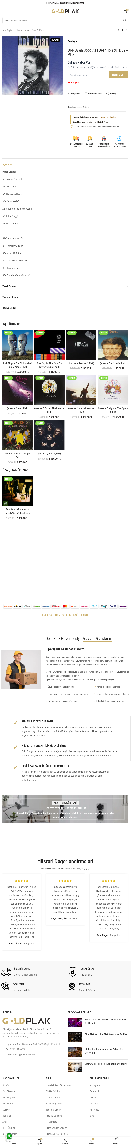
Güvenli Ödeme (53, 1097)
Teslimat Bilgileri (54, 1109)
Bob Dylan (73, 41)
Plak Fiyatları (8, 1091)
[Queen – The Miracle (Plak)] (113, 345)
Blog (92, 1115)
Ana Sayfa (7, 30)
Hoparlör (6, 1115)
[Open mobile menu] (4, 11)
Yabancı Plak (29, 30)
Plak (18, 30)
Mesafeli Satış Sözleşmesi (58, 1085)
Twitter (93, 1097)
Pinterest (94, 1109)
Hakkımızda (51, 1121)
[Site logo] (65, 10)
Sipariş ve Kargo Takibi (57, 1133)
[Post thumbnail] (75, 1022)
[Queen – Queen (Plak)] (17, 390)
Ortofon (6, 1085)
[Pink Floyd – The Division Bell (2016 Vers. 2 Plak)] (17, 345)
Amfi (4, 1121)
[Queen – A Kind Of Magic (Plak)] (17, 435)
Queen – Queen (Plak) (17, 408)
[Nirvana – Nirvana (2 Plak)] (81, 345)
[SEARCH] (124, 20)
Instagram (95, 1085)
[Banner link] (65, 809)
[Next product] (126, 30)
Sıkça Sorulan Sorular (56, 1127)
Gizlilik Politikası (53, 1091)
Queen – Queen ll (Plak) (49, 453)
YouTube (94, 1103)
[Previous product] (118, 30)
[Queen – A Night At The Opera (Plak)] (113, 390)
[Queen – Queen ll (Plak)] (49, 435)
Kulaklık (6, 1109)
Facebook (94, 1091)
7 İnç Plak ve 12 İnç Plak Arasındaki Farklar (106, 1034)
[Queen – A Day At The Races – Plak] (49, 390)
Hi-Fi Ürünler (8, 1127)
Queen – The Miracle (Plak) (113, 363)
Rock (41, 30)
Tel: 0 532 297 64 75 (15, 1049)
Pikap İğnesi (8, 1103)
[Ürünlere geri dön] (122, 30)
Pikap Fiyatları (9, 1097)
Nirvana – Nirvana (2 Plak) (81, 363)
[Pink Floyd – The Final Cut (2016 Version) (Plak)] (49, 345)
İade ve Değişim (54, 1115)
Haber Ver (118, 75)
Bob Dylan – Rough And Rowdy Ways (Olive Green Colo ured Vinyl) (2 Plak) (17, 513)
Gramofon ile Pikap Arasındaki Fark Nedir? (106, 1063)
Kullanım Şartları (54, 1103)
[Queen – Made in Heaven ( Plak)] (81, 390)
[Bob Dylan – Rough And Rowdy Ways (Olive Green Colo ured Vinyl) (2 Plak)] (17, 491)
